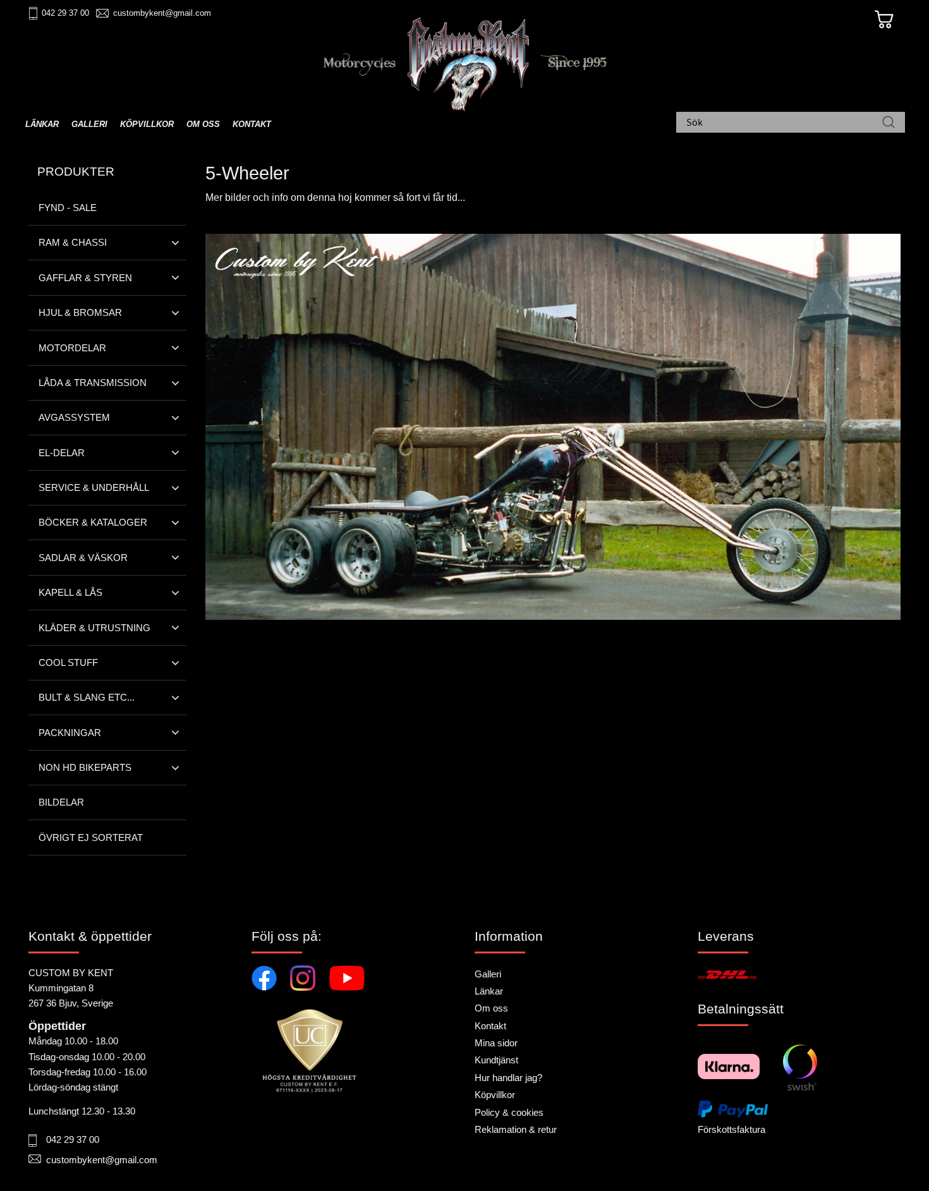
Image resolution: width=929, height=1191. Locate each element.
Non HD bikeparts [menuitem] (85, 767)
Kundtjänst (496, 1060)
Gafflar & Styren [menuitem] (85, 277)
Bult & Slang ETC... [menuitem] (87, 697)
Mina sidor (496, 1042)
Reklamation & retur (516, 1129)
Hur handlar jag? (508, 1077)
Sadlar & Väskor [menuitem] (83, 557)
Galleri (488, 974)
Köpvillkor (495, 1094)
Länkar (489, 991)
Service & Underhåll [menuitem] (94, 487)
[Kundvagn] (884, 19)
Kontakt (490, 1025)
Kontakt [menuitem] (252, 124)
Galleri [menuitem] (89, 124)
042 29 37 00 (65, 13)
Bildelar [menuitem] (61, 802)
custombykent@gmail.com (162, 13)
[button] (175, 242)
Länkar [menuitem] (42, 124)
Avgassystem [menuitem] (74, 417)
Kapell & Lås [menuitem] (70, 592)
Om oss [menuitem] (203, 124)
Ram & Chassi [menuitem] (73, 242)
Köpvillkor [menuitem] (147, 124)
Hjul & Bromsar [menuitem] (80, 312)
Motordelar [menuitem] (72, 347)
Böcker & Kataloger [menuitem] (93, 522)
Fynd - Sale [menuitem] (68, 207)
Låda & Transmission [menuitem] (93, 382)
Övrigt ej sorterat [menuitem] (91, 837)
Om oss (491, 1008)
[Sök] (888, 123)
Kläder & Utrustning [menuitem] (94, 627)
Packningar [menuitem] (70, 732)
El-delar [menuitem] (62, 452)
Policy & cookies (509, 1112)
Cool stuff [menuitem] (68, 662)
